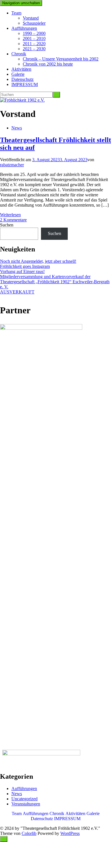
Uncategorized (24, 798)
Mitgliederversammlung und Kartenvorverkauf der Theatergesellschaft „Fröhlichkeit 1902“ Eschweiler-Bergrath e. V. (55, 281)
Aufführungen (24, 28)
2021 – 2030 (34, 48)
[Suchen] (56, 95)
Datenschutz (22, 79)
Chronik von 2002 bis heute (48, 64)
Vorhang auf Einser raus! (22, 271)
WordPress (70, 833)
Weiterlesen (10, 214)
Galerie (17, 74)
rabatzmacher (12, 164)
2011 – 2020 (34, 43)
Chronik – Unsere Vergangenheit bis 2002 (60, 58)
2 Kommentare (13, 219)
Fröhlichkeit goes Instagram (25, 266)
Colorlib (29, 833)
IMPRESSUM (24, 84)
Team (16, 13)
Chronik (18, 53)
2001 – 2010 (34, 38)
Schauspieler (34, 23)
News (16, 127)
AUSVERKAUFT (17, 291)
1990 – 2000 (34, 33)
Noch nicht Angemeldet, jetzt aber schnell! (38, 261)
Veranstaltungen (25, 803)
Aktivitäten (21, 69)
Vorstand (31, 18)
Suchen (6, 224)
